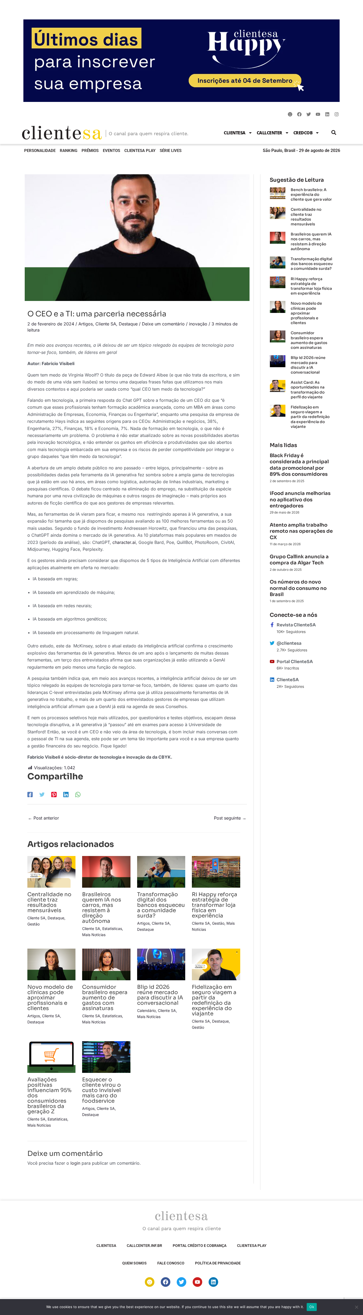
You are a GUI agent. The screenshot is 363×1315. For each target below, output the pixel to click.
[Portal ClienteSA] (272, 661)
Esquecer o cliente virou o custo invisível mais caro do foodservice (101, 1090)
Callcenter (269, 133)
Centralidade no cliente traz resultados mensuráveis (49, 902)
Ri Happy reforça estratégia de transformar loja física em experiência (214, 905)
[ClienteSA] (272, 679)
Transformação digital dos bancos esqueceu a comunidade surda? (161, 905)
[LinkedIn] (66, 794)
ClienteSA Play (139, 150)
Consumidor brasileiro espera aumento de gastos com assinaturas (105, 998)
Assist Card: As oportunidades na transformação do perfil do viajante (307, 389)
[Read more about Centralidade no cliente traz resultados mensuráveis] (51, 871)
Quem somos (134, 1263)
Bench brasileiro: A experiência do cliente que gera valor (311, 194)
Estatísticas (112, 928)
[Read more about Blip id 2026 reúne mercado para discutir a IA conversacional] (161, 964)
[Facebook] (30, 794)
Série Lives (171, 150)
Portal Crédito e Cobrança (199, 1245)
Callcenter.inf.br (144, 1245)
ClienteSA (235, 133)
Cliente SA (105, 323)
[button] (334, 132)
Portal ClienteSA (295, 661)
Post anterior (43, 818)
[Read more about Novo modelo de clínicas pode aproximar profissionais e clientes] (51, 964)
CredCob (303, 133)
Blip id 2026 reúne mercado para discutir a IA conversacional (160, 995)
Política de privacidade (218, 1263)
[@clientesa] (272, 643)
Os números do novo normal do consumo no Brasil (298, 588)
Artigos (85, 323)
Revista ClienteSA (296, 625)
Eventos (111, 150)
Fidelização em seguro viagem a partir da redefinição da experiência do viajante (214, 1000)
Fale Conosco (170, 1263)
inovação (198, 323)
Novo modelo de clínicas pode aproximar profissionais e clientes (50, 998)
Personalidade (40, 150)
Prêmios (90, 150)
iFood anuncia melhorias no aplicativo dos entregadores (300, 499)
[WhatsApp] (78, 794)
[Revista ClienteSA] (272, 624)
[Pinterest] (54, 794)
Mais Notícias (93, 934)
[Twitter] (42, 794)
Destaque (128, 323)
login (75, 1163)
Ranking (68, 150)
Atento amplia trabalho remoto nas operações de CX (301, 531)
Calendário (146, 1010)
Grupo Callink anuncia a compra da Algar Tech (299, 560)
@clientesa (289, 643)
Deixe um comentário (163, 323)
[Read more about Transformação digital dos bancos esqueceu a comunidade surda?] (161, 871)
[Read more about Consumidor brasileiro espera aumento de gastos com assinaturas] (106, 964)
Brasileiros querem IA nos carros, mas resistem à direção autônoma (101, 907)
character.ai (124, 542)
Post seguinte (230, 818)
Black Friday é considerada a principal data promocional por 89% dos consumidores (299, 465)
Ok (311, 1307)
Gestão (33, 924)
